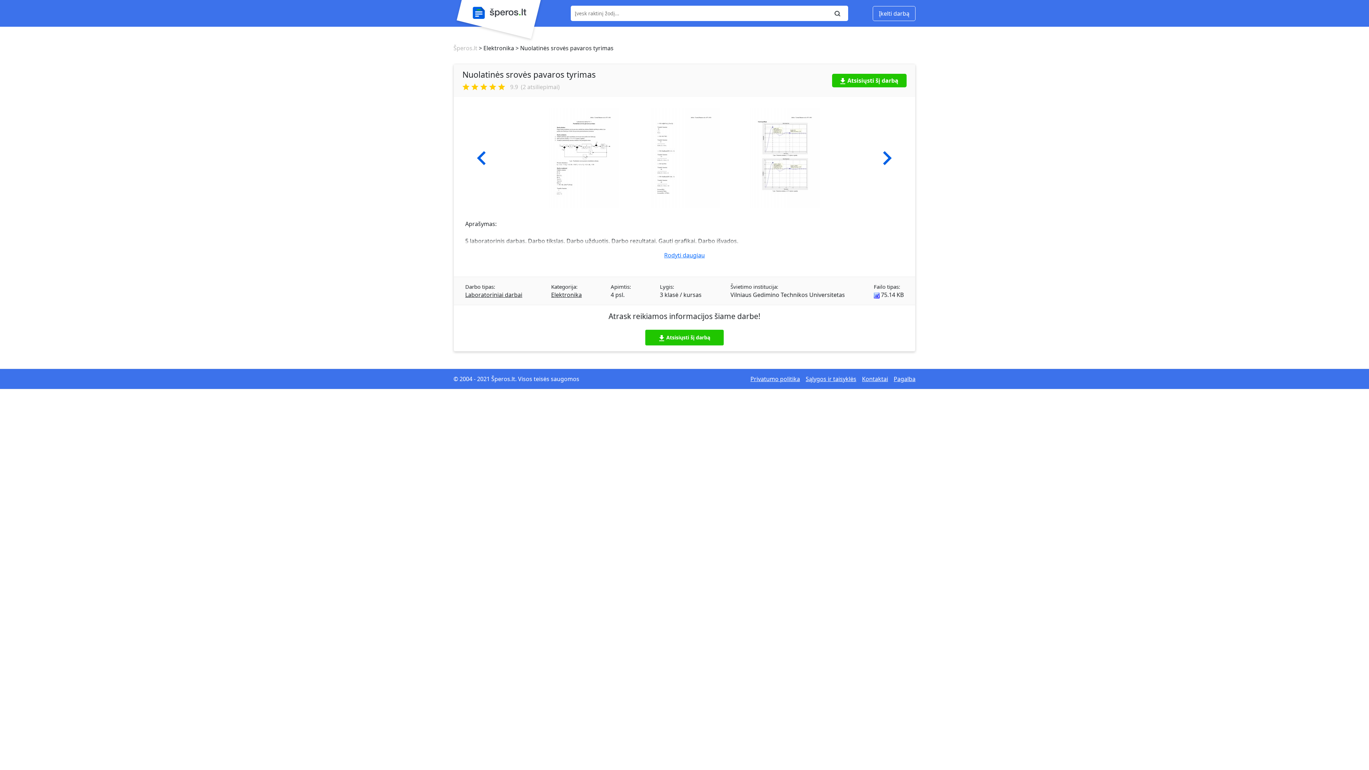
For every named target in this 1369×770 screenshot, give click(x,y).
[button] (481, 158)
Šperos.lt (465, 48)
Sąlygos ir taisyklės (831, 379)
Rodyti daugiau (684, 255)
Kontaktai (875, 379)
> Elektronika (495, 48)
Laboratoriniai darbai (493, 295)
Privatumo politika (775, 379)
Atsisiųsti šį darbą (872, 80)
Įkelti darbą (894, 13)
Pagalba (905, 379)
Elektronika (566, 295)
